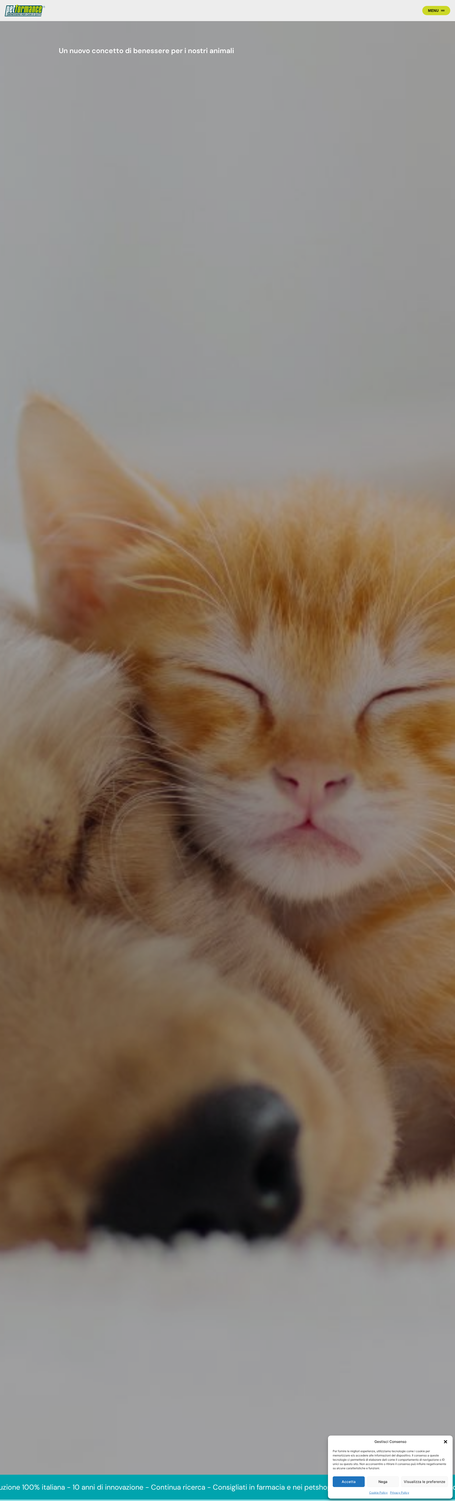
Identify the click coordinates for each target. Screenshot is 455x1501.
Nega (382, 1481)
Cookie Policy (378, 1492)
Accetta (349, 1481)
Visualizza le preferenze (424, 1481)
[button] (445, 1441)
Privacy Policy (399, 1492)
